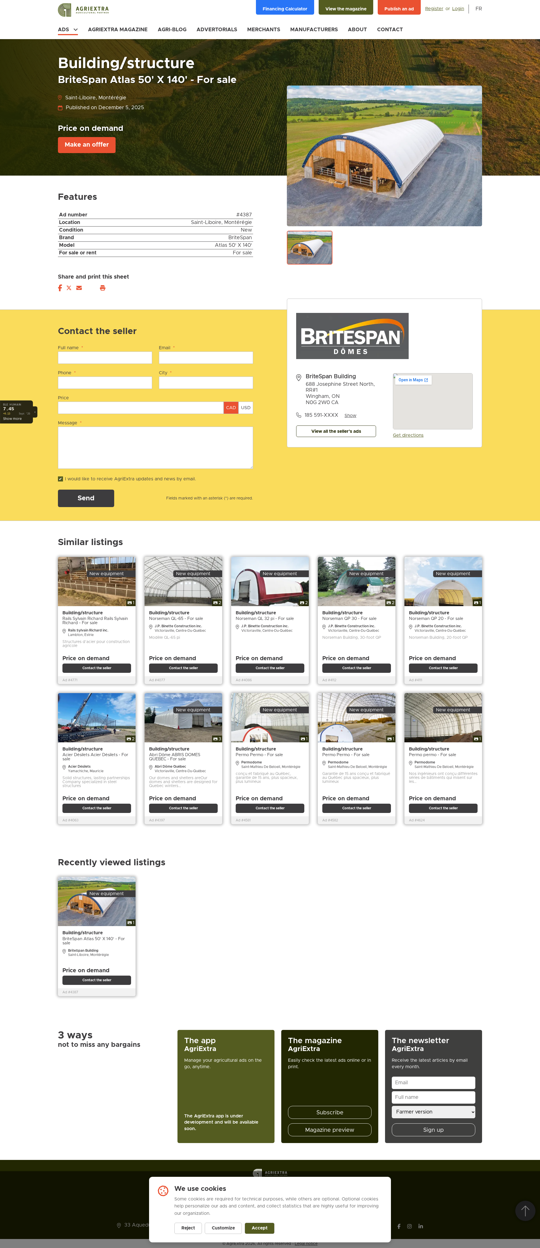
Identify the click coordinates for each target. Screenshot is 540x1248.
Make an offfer (87, 145)
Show (350, 415)
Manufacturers (314, 29)
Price (63, 398)
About (357, 29)
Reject (188, 1228)
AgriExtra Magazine (118, 29)
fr (479, 9)
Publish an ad (399, 9)
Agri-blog (172, 29)
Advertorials (217, 29)
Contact (390, 29)
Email (167, 348)
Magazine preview (329, 1130)
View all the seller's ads (336, 431)
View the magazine (345, 9)
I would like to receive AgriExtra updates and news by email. (130, 479)
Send (86, 498)
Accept (259, 1228)
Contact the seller (96, 668)
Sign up (433, 1130)
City (165, 373)
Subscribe (329, 1112)
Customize (223, 1228)
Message (70, 423)
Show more (12, 418)
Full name (70, 348)
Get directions (408, 435)
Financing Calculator (285, 9)
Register (434, 8)
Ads (63, 29)
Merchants (263, 29)
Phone (67, 373)
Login (458, 8)
